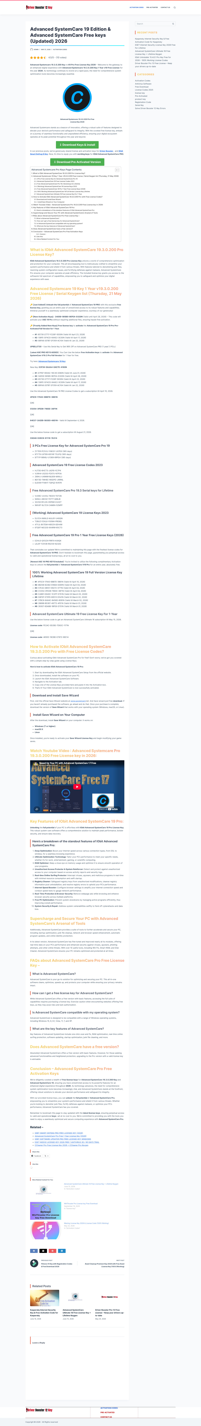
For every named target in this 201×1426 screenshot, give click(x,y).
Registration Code (143, 102)
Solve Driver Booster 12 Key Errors (150, 108)
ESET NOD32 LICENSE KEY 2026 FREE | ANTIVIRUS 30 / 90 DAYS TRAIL (67, 1142)
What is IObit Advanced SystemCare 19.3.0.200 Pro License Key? (59, 173)
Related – (43, 234)
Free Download (141, 87)
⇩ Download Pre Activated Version (77, 162)
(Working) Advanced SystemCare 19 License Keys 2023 (57, 186)
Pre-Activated (152, 7)
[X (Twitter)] (43, 1251)
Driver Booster (106, 151)
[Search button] (173, 23)
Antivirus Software (143, 84)
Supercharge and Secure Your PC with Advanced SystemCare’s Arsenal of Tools (65, 213)
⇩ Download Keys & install (77, 144)
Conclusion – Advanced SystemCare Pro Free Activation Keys (58, 232)
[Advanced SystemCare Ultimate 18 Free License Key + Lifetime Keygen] (77, 1298)
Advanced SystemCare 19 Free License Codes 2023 (55, 181)
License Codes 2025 (144, 90)
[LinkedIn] (62, 1251)
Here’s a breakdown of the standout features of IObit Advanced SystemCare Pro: (66, 210)
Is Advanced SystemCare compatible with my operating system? (60, 223)
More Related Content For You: (48, 239)
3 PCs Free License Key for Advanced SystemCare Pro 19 (57, 179)
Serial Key (139, 105)
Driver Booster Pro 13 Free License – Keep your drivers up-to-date (109, 1313)
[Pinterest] (52, 1251)
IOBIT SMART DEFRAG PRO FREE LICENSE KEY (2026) (59, 1133)
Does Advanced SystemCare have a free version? (53, 229)
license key (140, 93)
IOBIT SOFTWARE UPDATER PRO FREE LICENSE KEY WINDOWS (63, 1139)
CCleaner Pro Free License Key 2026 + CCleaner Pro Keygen (61, 1145)
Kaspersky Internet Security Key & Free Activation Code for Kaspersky (44, 1313)
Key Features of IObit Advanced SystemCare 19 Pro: (54, 207)
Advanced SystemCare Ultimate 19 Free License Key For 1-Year (59, 194)
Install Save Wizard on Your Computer (51, 202)
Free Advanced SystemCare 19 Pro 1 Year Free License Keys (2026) (61, 189)
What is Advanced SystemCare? (47, 218)
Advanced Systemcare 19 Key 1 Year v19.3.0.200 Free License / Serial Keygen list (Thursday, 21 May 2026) (76, 176)
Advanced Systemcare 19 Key (51, 361)
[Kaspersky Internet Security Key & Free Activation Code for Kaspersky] (44, 1298)
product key (140, 99)
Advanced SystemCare (45, 1136)
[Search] (175, 7)
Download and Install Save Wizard (49, 199)
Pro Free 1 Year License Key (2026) (70, 1136)
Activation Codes (137, 7)
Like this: (40, 236)
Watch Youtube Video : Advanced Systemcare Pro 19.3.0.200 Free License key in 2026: (68, 205)
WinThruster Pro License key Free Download (81, 1204)
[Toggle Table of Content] (116, 170)
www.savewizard (78, 701)
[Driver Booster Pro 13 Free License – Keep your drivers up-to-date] (109, 1298)
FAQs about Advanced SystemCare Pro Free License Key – (56, 216)
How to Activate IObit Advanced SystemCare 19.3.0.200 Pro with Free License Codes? (67, 197)
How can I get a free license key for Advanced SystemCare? (58, 221)
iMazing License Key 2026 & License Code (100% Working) (86, 1223)
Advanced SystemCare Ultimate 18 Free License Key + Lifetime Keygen (91, 1184)
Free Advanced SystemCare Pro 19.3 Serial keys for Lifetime (58, 184)
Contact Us (165, 7)
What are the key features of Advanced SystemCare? (56, 226)
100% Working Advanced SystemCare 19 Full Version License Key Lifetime (63, 191)
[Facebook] (34, 1251)
